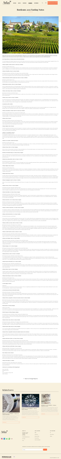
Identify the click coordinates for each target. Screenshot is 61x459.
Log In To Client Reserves (53, 3)
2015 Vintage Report (18, 55)
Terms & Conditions (37, 439)
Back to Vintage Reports (31, 378)
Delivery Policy (37, 436)
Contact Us (36, 434)
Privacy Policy (37, 438)
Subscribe (45, 449)
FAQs (35, 432)
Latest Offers (52, 434)
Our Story (23, 438)
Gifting (51, 436)
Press (23, 440)
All (50, 432)
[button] (14, 3)
